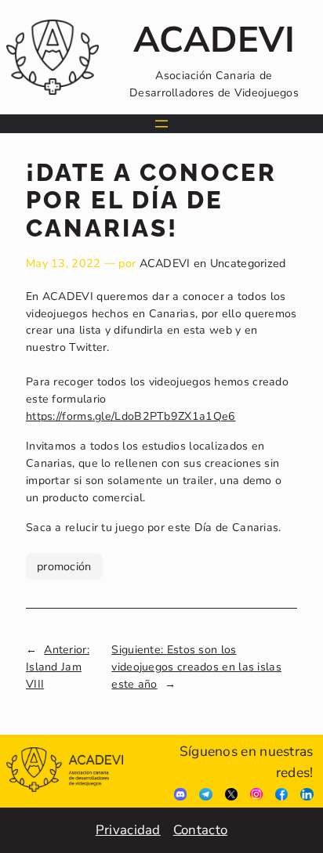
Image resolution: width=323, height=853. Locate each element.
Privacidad (128, 830)
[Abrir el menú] (161, 123)
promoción (64, 566)
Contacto (200, 830)
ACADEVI (165, 263)
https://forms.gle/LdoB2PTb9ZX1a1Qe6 (131, 416)
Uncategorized (248, 263)
